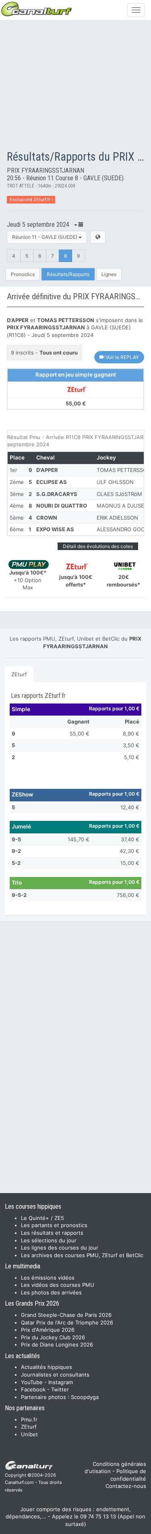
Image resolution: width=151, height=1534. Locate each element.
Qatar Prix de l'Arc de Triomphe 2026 (67, 1322)
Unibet (29, 1434)
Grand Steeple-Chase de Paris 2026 (66, 1315)
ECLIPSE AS (51, 482)
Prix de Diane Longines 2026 (57, 1344)
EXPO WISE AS (55, 529)
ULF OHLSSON (115, 482)
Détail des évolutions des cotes (98, 546)
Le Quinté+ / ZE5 (42, 1218)
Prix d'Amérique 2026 (47, 1329)
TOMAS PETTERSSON (124, 470)
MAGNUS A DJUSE (120, 505)
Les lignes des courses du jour (59, 1247)
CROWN (46, 517)
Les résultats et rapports (52, 1233)
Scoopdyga (85, 1397)
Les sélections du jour (49, 1240)
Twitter (60, 1389)
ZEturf (19, 674)
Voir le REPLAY (121, 357)
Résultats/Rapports (68, 274)
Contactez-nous (125, 1486)
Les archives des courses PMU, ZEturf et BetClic (82, 1255)
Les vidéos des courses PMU (57, 1285)
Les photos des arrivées (51, 1292)
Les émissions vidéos (47, 1277)
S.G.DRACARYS (56, 494)
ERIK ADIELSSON (117, 517)
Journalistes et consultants (55, 1374)
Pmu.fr (29, 1419)
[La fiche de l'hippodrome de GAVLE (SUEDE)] (97, 237)
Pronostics (23, 274)
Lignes (108, 274)
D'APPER (47, 470)
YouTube (32, 1382)
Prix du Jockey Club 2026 (53, 1337)
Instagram (60, 1382)
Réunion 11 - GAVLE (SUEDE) (45, 237)
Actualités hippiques (46, 1367)
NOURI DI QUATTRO (61, 505)
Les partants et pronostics (54, 1225)
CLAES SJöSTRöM (119, 494)
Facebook (33, 1389)
